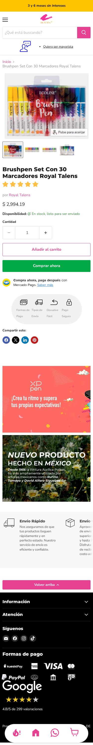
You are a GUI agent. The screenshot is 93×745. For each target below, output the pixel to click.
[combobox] (39, 32)
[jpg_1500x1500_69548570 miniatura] (32, 150)
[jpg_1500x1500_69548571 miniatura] (50, 150)
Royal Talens (19, 194)
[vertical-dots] (22, 701)
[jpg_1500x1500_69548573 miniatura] (67, 150)
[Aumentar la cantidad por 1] (45, 232)
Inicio (6, 62)
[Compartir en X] (15, 340)
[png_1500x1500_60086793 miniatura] (13, 150)
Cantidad (9, 222)
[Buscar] (84, 32)
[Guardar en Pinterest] (34, 340)
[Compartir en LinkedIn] (25, 340)
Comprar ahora (46, 265)
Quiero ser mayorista (58, 46)
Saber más (45, 284)
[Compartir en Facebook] (6, 340)
